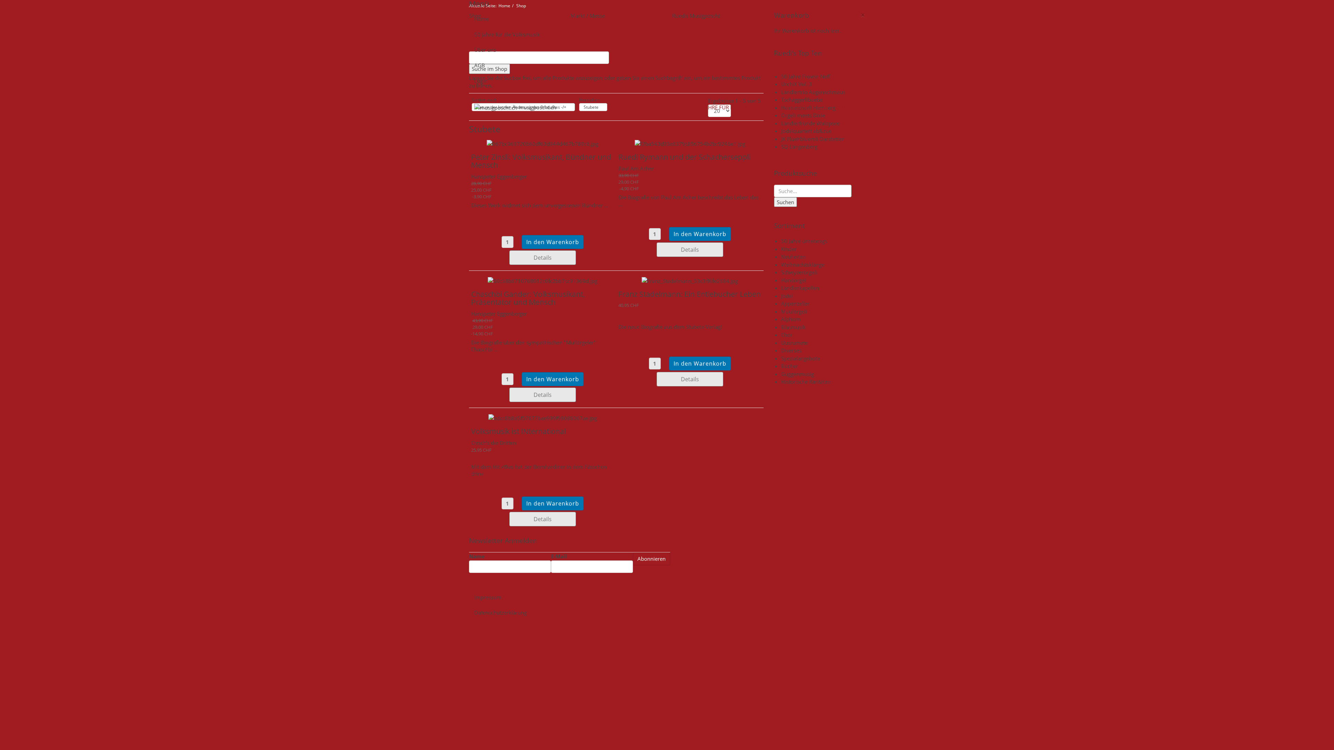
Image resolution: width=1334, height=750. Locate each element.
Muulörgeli (794, 311)
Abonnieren (651, 558)
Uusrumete (794, 342)
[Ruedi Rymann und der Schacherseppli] (690, 143)
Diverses (791, 350)
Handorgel (793, 280)
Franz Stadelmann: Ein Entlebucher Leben (689, 294)
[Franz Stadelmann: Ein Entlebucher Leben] (690, 280)
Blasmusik (793, 327)
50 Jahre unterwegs (804, 241)
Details (543, 257)
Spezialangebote (800, 358)
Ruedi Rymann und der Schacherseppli (684, 157)
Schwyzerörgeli (799, 272)
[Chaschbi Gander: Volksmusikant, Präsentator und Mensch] (542, 280)
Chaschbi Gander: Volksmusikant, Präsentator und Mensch (528, 298)
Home (481, 18)
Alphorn (790, 319)
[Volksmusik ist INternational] (542, 417)
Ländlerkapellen (800, 287)
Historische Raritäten (806, 381)
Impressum (487, 597)
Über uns (485, 49)
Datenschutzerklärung (500, 612)
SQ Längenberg (799, 146)
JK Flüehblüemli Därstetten (813, 138)
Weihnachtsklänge (802, 264)
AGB (479, 65)
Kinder (789, 248)
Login (480, 80)
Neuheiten (793, 256)
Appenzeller (795, 303)
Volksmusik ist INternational (518, 431)
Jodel (787, 295)
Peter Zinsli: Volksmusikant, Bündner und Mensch (541, 161)
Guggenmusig (797, 373)
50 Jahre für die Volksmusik (507, 34)
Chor (786, 334)
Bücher (789, 365)
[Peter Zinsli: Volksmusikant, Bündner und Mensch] (542, 143)
